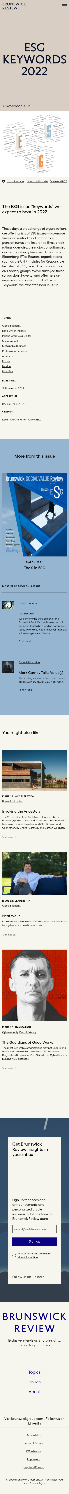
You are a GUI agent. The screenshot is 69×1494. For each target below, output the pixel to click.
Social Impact (10, 340)
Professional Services (14, 351)
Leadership (22, 901)
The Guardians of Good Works (27, 1042)
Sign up (34, 1241)
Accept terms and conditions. (34, 1255)
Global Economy (11, 325)
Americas (7, 356)
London (6, 366)
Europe (6, 361)
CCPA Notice (33, 1451)
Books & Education (29, 662)
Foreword (26, 613)
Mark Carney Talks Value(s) (41, 672)
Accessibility (33, 1435)
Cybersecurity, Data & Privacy (19, 1032)
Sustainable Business (14, 345)
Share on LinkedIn (37, 181)
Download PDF (58, 181)
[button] (13, 181)
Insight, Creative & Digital (16, 335)
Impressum (33, 1459)
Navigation (23, 1027)
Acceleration (25, 796)
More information (27, 1257)
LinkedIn (38, 1277)
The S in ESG (18, 403)
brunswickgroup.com (27, 1419)
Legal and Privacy (34, 1467)
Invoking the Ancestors (21, 811)
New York (7, 371)
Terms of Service (33, 1443)
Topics (34, 1372)
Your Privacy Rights (34, 1483)
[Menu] (64, 5)
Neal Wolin (11, 916)
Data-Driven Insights (14, 330)
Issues (35, 1381)
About (35, 1391)
